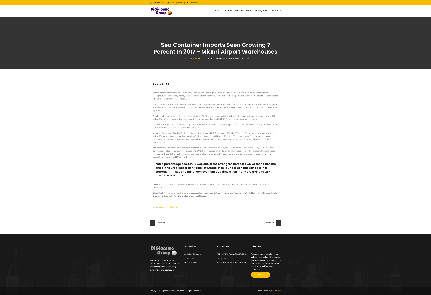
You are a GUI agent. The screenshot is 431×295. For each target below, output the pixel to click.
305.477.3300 (158, 3)
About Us (227, 10)
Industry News (261, 10)
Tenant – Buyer (189, 258)
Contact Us (276, 10)
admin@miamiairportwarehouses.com (186, 3)
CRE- (276, 291)
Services (239, 10)
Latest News (194, 58)
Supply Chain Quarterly (168, 207)
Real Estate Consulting (192, 254)
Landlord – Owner (190, 262)
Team (248, 10)
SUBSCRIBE (260, 274)
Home (217, 10)
